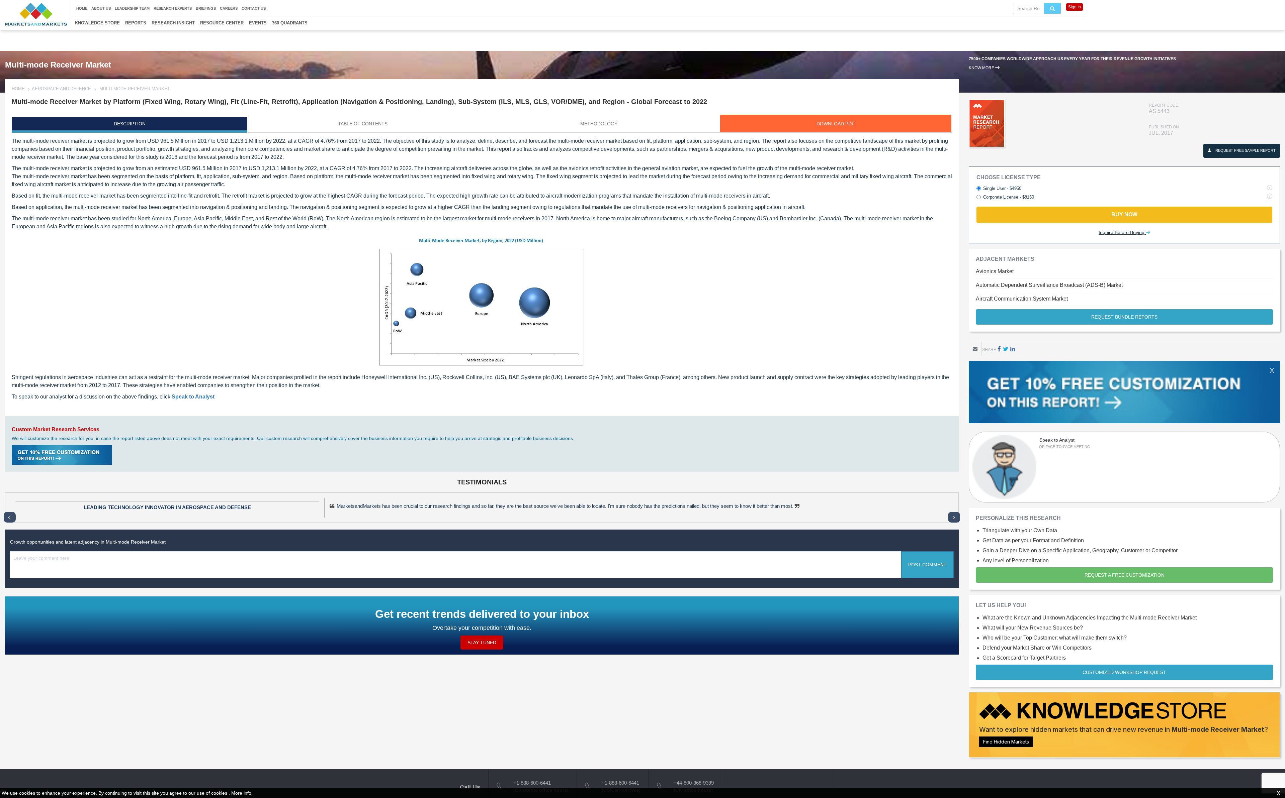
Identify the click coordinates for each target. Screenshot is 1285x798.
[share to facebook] (999, 349)
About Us (101, 8)
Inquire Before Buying (1122, 232)
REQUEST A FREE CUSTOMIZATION (1125, 575)
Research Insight (173, 22)
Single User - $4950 (1002, 188)
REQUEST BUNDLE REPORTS (1124, 317)
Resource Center (222, 22)
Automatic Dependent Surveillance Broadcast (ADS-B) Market (1049, 285)
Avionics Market (995, 271)
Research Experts (173, 8)
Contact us (254, 8)
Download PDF (836, 123)
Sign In (1074, 7)
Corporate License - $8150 (1008, 197)
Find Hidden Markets (1006, 742)
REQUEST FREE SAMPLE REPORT (1245, 150)
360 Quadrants (290, 22)
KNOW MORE (982, 68)
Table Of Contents (363, 123)
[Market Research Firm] (36, 14)
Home (81, 8)
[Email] (975, 348)
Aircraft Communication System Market (1022, 299)
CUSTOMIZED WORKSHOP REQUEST (1124, 672)
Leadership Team (132, 8)
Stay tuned (481, 642)
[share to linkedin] (1013, 349)
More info (241, 793)
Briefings (206, 8)
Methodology (598, 123)
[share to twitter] (1006, 349)
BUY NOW (1124, 214)
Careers (229, 8)
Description (130, 123)
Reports (135, 22)
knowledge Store (97, 22)
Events (258, 22)
